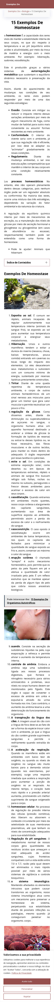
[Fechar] (51, 953)
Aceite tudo (27, 981)
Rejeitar (27, 996)
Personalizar (27, 989)
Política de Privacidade (21, 973)
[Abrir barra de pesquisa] (50, 4)
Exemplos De (14, 11)
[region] (27, 976)
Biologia (25, 11)
